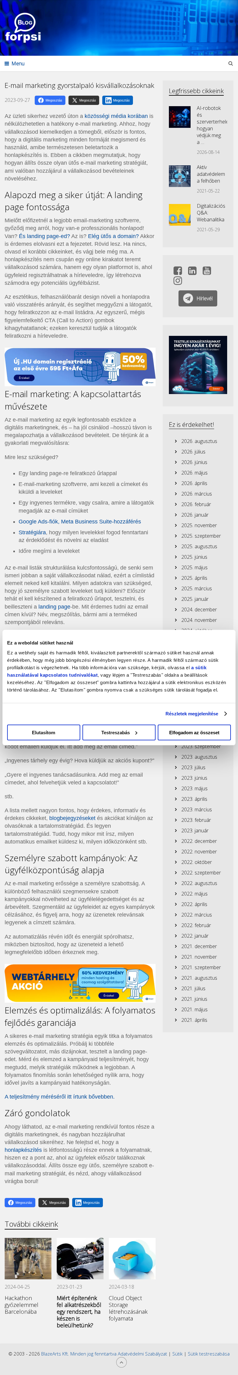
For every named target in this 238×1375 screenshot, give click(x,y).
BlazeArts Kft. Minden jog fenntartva (79, 1354)
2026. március (196, 493)
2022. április (194, 904)
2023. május (194, 788)
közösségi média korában (116, 116)
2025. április (194, 578)
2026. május (194, 472)
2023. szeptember (201, 746)
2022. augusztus (199, 883)
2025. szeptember (201, 535)
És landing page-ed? (44, 236)
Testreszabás (115, 732)
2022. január (195, 935)
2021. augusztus (199, 977)
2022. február (196, 925)
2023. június (194, 777)
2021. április (194, 1020)
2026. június (194, 462)
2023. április (194, 799)
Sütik (177, 1354)
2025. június (194, 556)
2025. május (194, 567)
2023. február (196, 820)
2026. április (194, 483)
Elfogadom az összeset (194, 732)
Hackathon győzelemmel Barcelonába (21, 1304)
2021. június (194, 998)
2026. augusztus (199, 441)
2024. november (199, 620)
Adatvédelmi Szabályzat (142, 1354)
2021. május (194, 1009)
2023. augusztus (199, 756)
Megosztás (54, 100)
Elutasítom (43, 732)
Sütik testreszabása (209, 1354)
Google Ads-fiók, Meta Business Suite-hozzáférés (80, 521)
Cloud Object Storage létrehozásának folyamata (128, 1308)
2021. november (199, 956)
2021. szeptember (201, 967)
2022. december (199, 841)
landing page (54, 607)
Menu (17, 63)
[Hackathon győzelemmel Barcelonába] (28, 1258)
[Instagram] (178, 282)
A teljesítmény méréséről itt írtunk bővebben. (60, 1097)
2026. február (196, 504)
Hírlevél (204, 298)
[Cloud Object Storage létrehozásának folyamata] (132, 1258)
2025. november (199, 525)
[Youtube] (207, 272)
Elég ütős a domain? (113, 236)
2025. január (195, 599)
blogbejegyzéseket (72, 818)
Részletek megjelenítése (191, 713)
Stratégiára (32, 532)
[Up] (121, 1362)
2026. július (193, 451)
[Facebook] (178, 272)
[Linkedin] (192, 272)
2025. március (196, 588)
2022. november (199, 851)
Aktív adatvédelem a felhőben (211, 174)
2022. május (194, 893)
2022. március (196, 914)
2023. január (195, 830)
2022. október (196, 862)
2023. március (196, 809)
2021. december (199, 946)
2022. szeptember (201, 872)
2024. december (199, 609)
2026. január (195, 514)
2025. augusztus (199, 546)
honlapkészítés (23, 1150)
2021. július (193, 988)
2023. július (193, 767)
